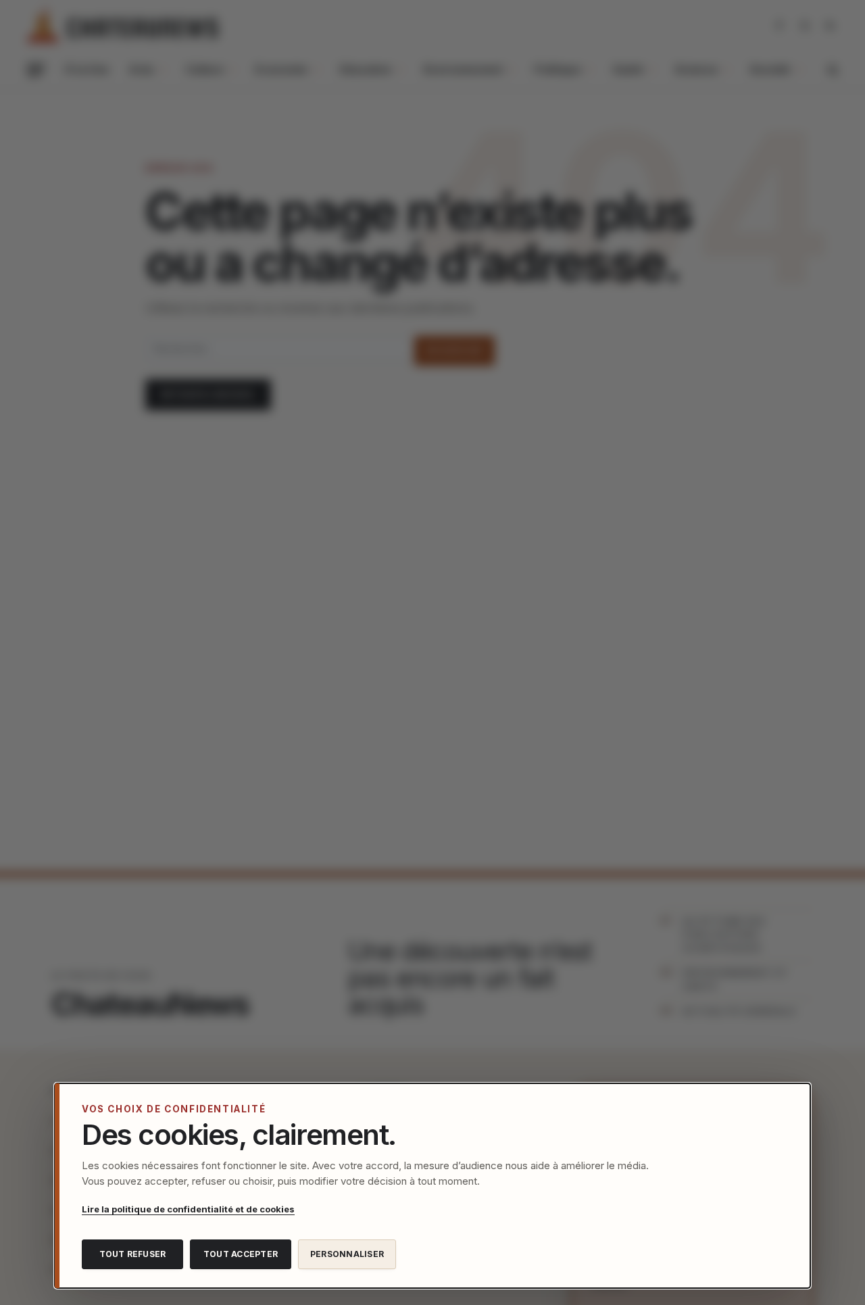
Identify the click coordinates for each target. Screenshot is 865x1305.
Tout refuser (132, 1254)
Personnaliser (347, 1254)
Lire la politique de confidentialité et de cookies (188, 1209)
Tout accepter (240, 1254)
